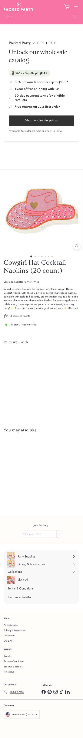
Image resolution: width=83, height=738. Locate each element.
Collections (9, 635)
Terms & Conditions (14, 661)
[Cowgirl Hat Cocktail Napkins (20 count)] (41, 362)
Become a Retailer (13, 666)
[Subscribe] (59, 534)
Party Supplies (11, 625)
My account (9, 671)
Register (18, 282)
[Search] (75, 16)
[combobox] (41, 16)
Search (7, 656)
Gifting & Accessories (15, 630)
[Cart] (67, 6)
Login (7, 282)
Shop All (8, 640)
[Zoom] (77, 246)
